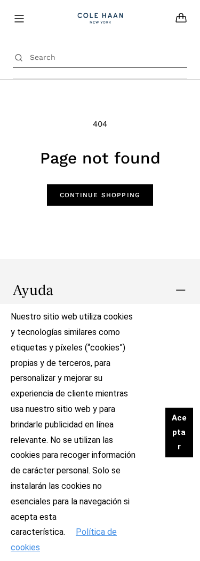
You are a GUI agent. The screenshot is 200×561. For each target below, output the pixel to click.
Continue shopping (100, 195)
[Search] (19, 57)
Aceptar (179, 432)
